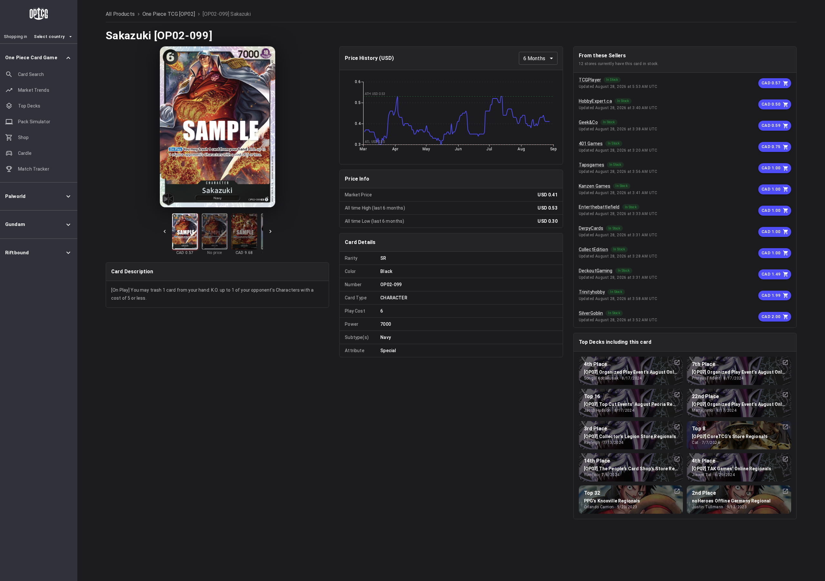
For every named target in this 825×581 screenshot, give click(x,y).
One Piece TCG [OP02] (168, 14)
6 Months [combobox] (534, 58)
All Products (120, 14)
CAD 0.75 (771, 146)
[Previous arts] (165, 231)
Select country (49, 36)
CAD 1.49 (771, 274)
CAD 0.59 (771, 125)
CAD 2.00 (771, 316)
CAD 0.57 (771, 82)
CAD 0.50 (771, 104)
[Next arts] (270, 231)
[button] (38, 58)
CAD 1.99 (771, 295)
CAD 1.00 (771, 167)
